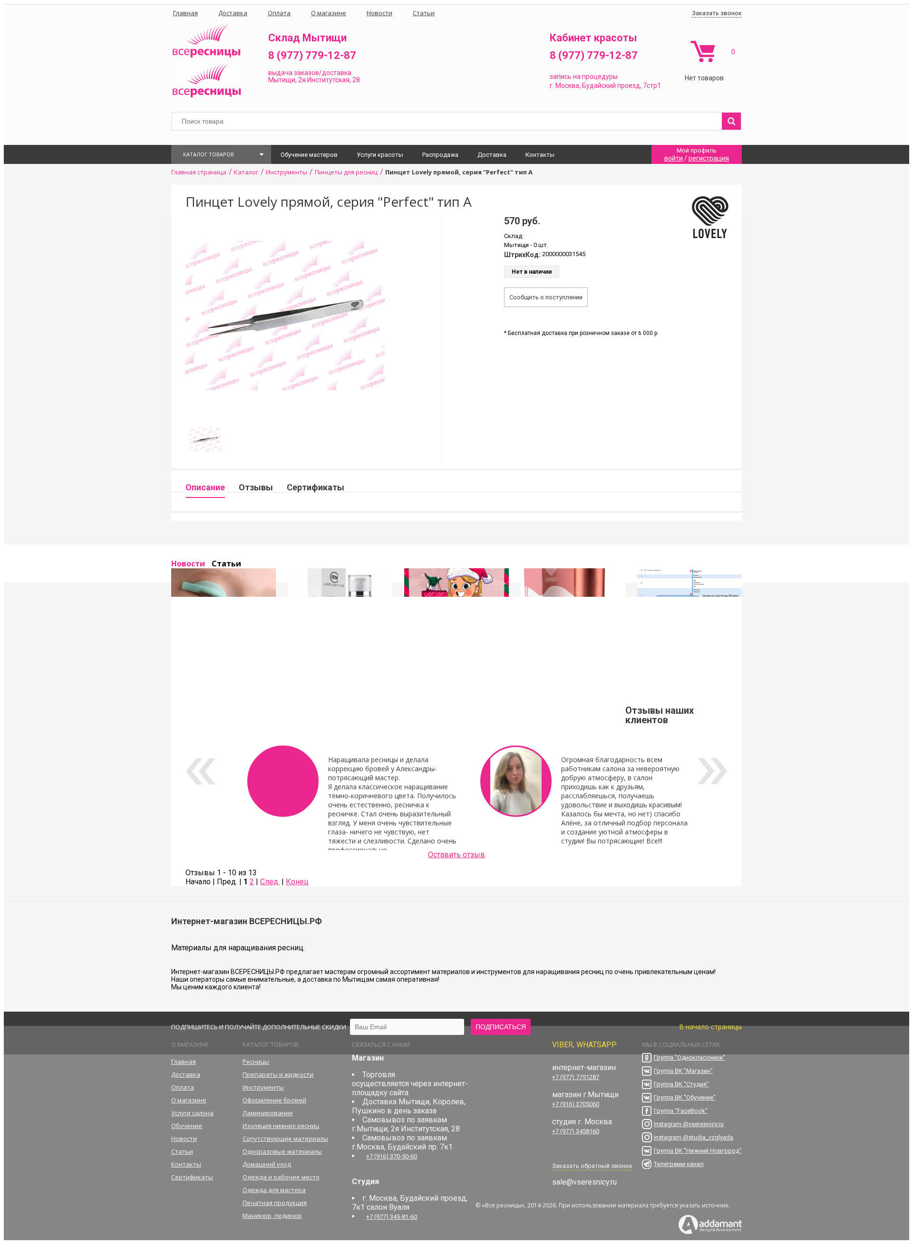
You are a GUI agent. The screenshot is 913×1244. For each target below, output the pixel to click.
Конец (297, 881)
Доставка (491, 154)
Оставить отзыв (456, 854)
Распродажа (440, 154)
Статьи (226, 563)
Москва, (568, 85)
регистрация (709, 158)
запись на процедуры (584, 76)
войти (673, 158)
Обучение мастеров (309, 154)
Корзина (703, 51)
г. (552, 85)
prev (200, 771)
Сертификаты (315, 487)
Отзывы (256, 487)
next (713, 771)
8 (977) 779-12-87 (312, 55)
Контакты (539, 154)
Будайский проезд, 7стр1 (621, 85)
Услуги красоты (380, 154)
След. (270, 881)
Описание (205, 487)
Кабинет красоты (593, 38)
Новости (188, 563)
